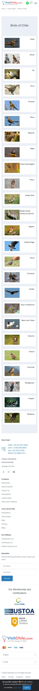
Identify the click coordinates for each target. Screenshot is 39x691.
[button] (31, 3)
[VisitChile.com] (17, 638)
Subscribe (7, 578)
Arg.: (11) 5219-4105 (16, 450)
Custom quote (6, 498)
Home (3, 9)
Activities (19, 677)
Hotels (28, 677)
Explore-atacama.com (9, 546)
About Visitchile (7, 487)
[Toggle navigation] (36, 3)
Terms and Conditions (9, 502)
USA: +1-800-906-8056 (17, 448)
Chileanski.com (7, 542)
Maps (3, 528)
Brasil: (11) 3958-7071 (17, 453)
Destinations (6, 513)
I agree (26, 687)
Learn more (17, 687)
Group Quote (6, 494)
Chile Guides (12, 9)
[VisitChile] (12, 3)
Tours (3, 677)
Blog (3, 520)
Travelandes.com (8, 539)
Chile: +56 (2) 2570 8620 (18, 445)
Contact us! (6, 490)
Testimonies (6, 483)
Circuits (11, 677)
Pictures (4, 524)
